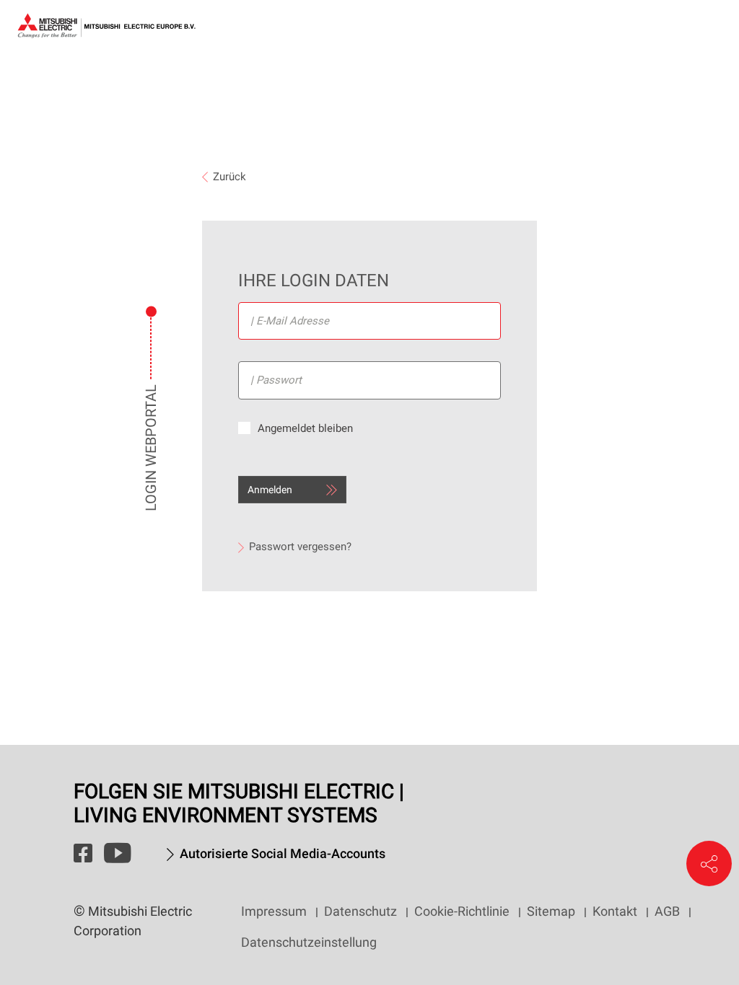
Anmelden (270, 489)
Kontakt (614, 911)
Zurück (229, 176)
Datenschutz (360, 911)
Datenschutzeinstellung (309, 942)
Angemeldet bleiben (305, 428)
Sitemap (551, 911)
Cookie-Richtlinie (462, 911)
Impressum (274, 911)
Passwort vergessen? (300, 546)
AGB (667, 911)
